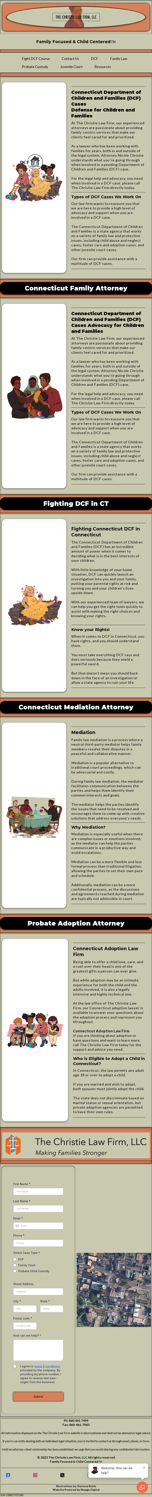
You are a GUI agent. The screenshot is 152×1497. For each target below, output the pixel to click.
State (45, 1301)
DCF (94, 58)
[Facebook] (8, 1475)
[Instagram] (35, 1475)
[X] (62, 1475)
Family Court (26, 1265)
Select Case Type (26, 1252)
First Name (21, 1184)
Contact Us (70, 58)
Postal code (22, 1318)
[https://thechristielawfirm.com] (76, 17)
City (17, 1301)
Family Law (118, 58)
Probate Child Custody (33, 1271)
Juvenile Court (71, 66)
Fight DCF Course (36, 58)
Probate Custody (35, 66)
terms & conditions (47, 1366)
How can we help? (27, 1335)
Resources (102, 66)
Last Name (21, 1201)
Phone (19, 1235)
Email (18, 1218)
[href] (114, 1290)
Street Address (23, 1284)
